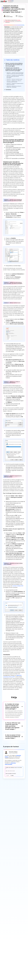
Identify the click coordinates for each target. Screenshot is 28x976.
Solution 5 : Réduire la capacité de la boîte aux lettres (15, 84)
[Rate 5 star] (14, 771)
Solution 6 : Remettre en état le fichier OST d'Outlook (14, 87)
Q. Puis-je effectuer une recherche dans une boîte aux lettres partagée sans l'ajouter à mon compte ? (12, 726)
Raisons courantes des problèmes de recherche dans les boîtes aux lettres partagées (14, 65)
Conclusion (8, 89)
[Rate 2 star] (8, 771)
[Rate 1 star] (6, 771)
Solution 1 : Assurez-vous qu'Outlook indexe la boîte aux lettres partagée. (15, 73)
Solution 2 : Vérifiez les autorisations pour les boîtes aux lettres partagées (15, 76)
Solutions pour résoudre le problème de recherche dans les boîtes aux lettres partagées (14, 69)
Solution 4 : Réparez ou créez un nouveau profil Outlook (14, 81)
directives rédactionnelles (10, 763)
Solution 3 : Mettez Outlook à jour (14, 79)
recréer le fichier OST (17, 586)
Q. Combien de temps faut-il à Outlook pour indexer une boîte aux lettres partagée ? (12, 706)
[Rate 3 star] (10, 771)
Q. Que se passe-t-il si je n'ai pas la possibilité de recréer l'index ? (12, 736)
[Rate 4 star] (12, 771)
